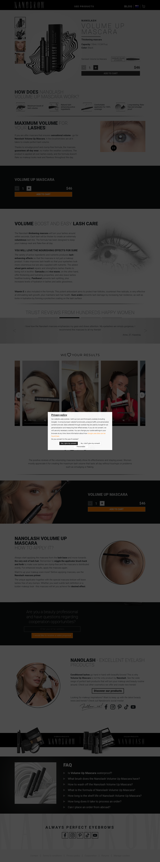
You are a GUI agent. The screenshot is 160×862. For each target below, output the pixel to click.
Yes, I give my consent (68, 443)
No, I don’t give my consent (90, 443)
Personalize (81, 447)
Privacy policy (59, 415)
